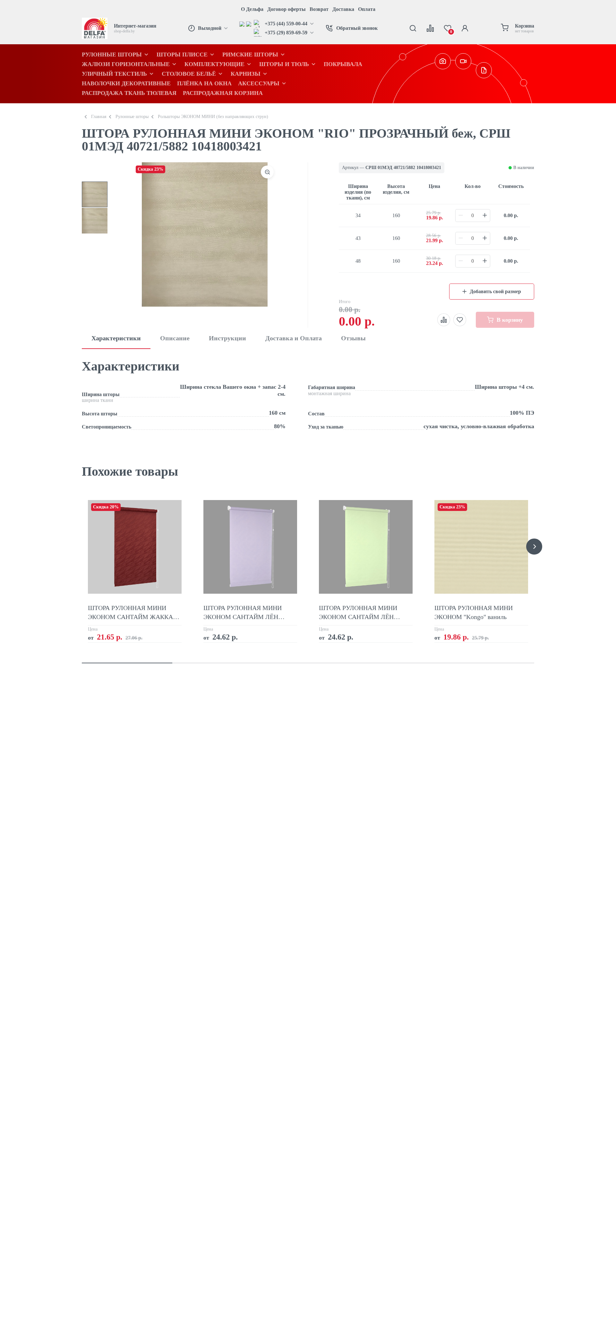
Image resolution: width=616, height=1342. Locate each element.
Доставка (343, 9)
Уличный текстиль (114, 74)
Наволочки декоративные (126, 83)
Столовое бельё (189, 74)
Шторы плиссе (182, 54)
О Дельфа (252, 9)
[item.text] (242, 24)
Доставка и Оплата (293, 338)
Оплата (366, 9)
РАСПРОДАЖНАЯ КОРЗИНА (223, 93)
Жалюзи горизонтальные (126, 64)
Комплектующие (214, 64)
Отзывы (353, 338)
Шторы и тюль (284, 64)
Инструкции (227, 338)
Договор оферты (286, 9)
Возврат (319, 9)
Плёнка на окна (204, 83)
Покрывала (343, 64)
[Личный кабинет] (465, 28)
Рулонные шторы (112, 54)
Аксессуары (258, 83)
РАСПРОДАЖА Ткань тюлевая (129, 93)
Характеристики (116, 338)
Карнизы (246, 74)
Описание (175, 338)
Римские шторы (250, 54)
